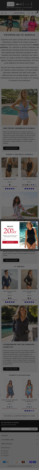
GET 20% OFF (10, 242)
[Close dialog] (37, 222)
